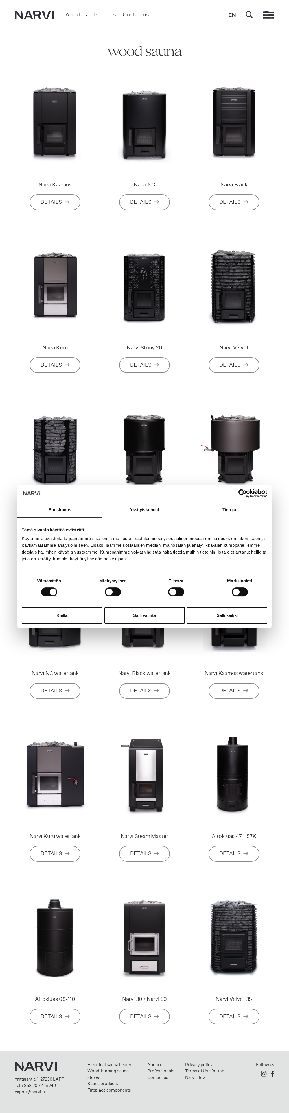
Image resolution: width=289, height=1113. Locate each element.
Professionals (160, 1070)
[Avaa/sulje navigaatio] (268, 15)
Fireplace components (109, 1090)
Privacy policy (199, 1064)
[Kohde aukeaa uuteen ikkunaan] (263, 1074)
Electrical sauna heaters (110, 1064)
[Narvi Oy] (34, 15)
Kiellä (61, 615)
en (232, 15)
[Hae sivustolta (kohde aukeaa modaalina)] (249, 15)
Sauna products (102, 1083)
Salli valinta (144, 615)
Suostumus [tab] (60, 509)
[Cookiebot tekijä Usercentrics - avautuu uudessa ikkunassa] (242, 493)
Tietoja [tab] (229, 509)
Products (105, 14)
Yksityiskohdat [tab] (144, 509)
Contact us (136, 14)
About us (76, 14)
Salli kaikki (227, 615)
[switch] (113, 591)
